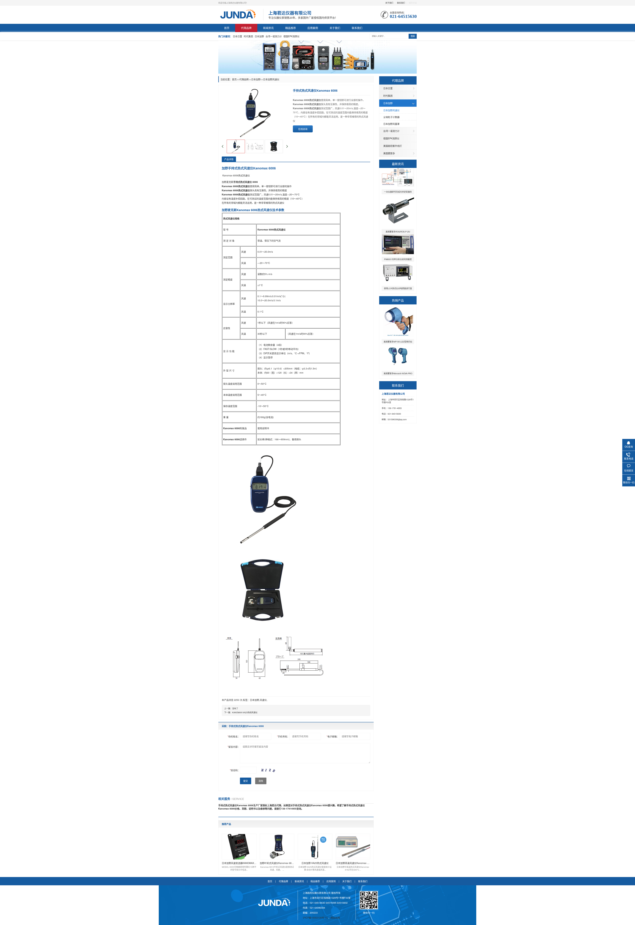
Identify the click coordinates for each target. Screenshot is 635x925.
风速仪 (263, 699)
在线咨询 (302, 129)
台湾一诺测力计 (274, 36)
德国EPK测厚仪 (291, 36)
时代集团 (248, 36)
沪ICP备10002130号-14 (315, 917)
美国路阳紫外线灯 (392, 145)
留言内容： (234, 746)
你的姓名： (234, 736)
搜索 (413, 36)
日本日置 (237, 36)
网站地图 (335, 917)
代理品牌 (246, 28)
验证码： (235, 770)
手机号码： (283, 736)
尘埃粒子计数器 (391, 117)
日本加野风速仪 (391, 110)
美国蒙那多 (389, 153)
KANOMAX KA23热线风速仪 (244, 712)
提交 (245, 781)
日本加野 (259, 36)
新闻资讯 (268, 28)
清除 (260, 781)
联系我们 (401, 2)
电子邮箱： (333, 736)
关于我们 (389, 2)
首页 (226, 28)
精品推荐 (290, 28)
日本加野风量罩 (391, 123)
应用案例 (312, 28)
